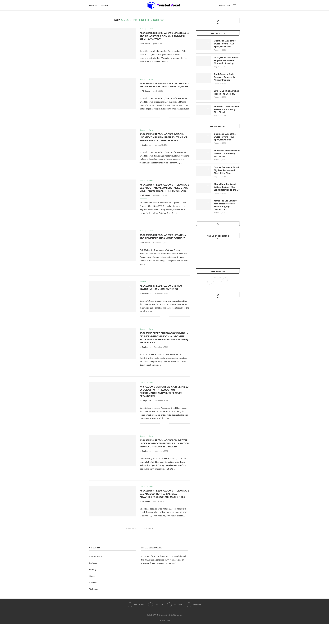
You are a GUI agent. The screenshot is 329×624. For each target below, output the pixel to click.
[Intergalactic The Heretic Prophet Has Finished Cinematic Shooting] (203, 61)
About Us (93, 5)
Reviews (93, 582)
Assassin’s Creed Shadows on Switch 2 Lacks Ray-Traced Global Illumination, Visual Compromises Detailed (165, 443)
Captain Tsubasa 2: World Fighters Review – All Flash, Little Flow (226, 170)
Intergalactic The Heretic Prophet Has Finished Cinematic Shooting (226, 60)
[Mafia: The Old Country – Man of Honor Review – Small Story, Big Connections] (203, 204)
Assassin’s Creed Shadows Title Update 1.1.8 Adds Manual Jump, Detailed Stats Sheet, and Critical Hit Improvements (164, 187)
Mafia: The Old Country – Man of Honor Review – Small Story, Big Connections (226, 205)
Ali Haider (146, 43)
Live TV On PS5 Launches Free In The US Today (226, 92)
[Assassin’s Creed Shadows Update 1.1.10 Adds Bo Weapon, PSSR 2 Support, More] (112, 93)
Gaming (92, 569)
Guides (92, 576)
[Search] (238, 5)
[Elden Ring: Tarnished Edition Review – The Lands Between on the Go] (203, 188)
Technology (94, 589)
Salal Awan (146, 145)
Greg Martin (146, 400)
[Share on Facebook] (163, 66)
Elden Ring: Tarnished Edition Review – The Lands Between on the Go (227, 187)
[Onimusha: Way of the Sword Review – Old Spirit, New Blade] (203, 44)
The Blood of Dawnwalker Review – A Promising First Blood (227, 109)
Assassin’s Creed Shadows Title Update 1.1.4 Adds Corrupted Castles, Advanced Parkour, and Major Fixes (164, 493)
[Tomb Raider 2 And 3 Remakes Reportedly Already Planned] (203, 78)
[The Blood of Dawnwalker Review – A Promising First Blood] (203, 110)
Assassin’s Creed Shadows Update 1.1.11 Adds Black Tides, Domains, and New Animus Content (164, 36)
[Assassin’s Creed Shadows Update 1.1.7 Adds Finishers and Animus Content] (112, 245)
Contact (104, 5)
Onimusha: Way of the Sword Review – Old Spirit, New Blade (225, 44)
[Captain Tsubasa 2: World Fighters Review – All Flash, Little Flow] (203, 171)
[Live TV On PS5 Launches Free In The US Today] (203, 95)
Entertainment (95, 556)
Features (93, 563)
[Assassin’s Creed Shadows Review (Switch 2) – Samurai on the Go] (112, 296)
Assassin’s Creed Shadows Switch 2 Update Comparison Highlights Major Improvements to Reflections (164, 137)
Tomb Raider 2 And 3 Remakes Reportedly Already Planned (224, 77)
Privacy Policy (225, 5)
